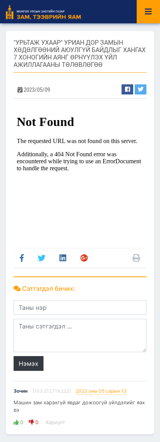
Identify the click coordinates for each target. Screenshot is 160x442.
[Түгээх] (127, 89)
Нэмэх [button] (28, 363)
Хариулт (54, 422)
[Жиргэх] (140, 89)
